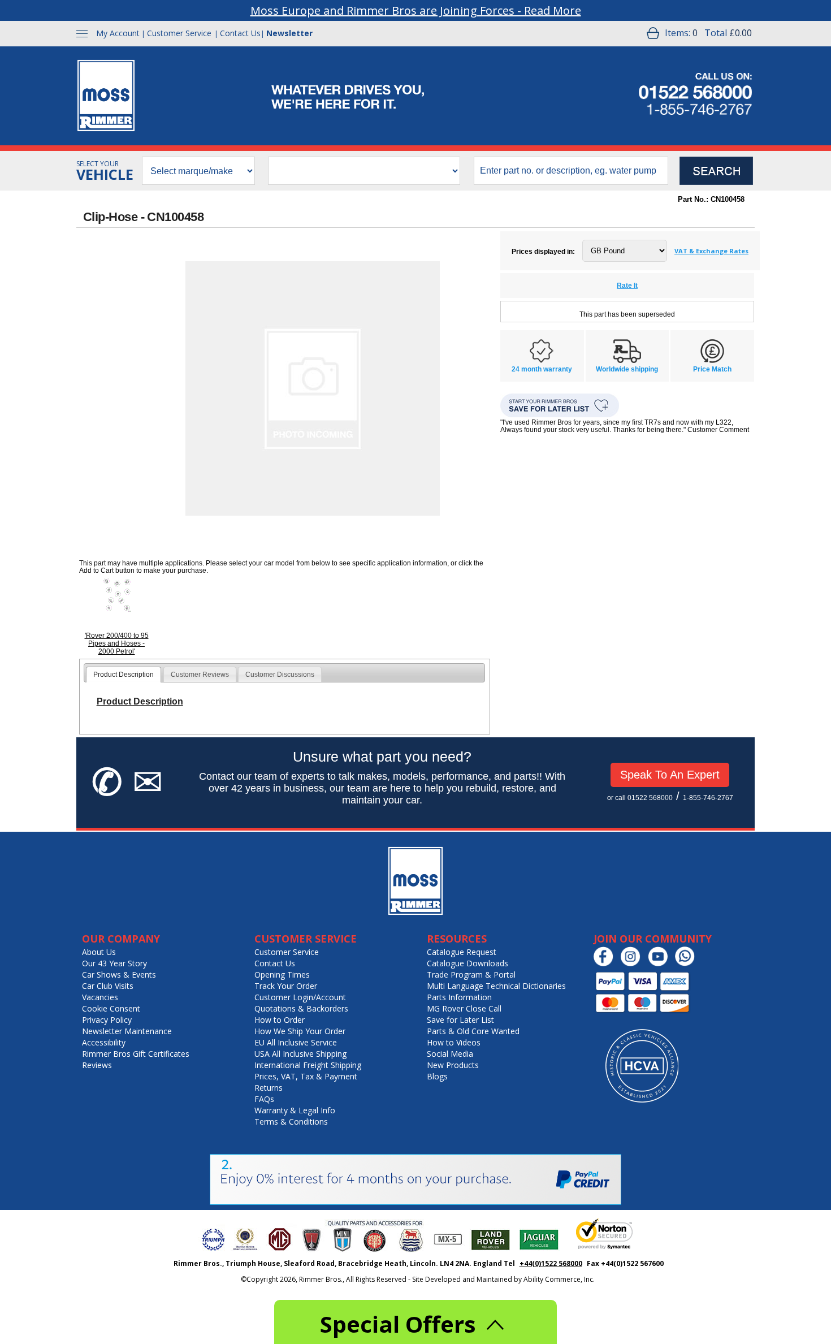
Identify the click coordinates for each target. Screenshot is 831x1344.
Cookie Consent (111, 1008)
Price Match (712, 369)
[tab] (123, 674)
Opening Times (282, 974)
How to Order (279, 1019)
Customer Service (179, 33)
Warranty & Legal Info (294, 1110)
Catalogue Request (461, 952)
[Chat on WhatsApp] (687, 964)
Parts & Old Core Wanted (473, 1031)
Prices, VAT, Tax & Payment (305, 1076)
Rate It (627, 285)
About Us (99, 952)
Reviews (97, 1065)
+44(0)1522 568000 (551, 1263)
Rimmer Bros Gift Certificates (135, 1053)
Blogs (437, 1076)
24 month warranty (542, 369)
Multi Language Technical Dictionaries (496, 985)
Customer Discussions (279, 675)
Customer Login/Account (300, 997)
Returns (268, 1087)
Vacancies (100, 997)
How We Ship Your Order (299, 1031)
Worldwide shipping (627, 369)
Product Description (123, 675)
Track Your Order (285, 985)
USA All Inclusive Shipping (300, 1053)
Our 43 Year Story (114, 963)
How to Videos (454, 1042)
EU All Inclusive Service (295, 1042)
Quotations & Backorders (301, 1008)
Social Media (450, 1053)
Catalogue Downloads (467, 963)
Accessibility (103, 1042)
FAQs (264, 1099)
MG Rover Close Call (464, 1008)
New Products (453, 1065)
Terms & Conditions (291, 1121)
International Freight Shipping (307, 1065)
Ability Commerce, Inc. (559, 1279)
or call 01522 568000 (640, 798)
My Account (118, 33)
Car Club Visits (107, 985)
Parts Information (459, 997)
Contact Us (240, 33)
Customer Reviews (200, 675)
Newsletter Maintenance (127, 1031)
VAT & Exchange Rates (711, 251)
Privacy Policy (107, 1019)
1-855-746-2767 (708, 798)
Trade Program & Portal (471, 974)
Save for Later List (460, 1019)
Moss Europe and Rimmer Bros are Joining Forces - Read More (415, 10)
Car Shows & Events (119, 974)
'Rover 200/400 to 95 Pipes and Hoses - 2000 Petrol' (117, 643)
